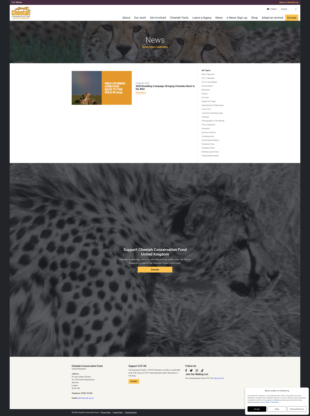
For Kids (205, 97)
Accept (257, 409)
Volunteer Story (208, 144)
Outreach (205, 117)
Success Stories (209, 132)
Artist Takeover (208, 74)
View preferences (297, 409)
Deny (277, 409)
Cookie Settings (131, 412)
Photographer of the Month (213, 121)
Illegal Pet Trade (209, 101)
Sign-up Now (219, 378)
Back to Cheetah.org (288, 2)
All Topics (206, 70)
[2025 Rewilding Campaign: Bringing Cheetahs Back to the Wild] (102, 87)
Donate (291, 17)
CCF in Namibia (208, 78)
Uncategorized (208, 136)
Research (206, 128)
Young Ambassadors (210, 156)
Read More (141, 92)
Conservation (207, 86)
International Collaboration (213, 105)
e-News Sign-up (237, 17)
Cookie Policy (118, 412)
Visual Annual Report (210, 140)
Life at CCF (206, 109)
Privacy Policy (106, 412)
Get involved (158, 17)
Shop (254, 17)
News (219, 17)
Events (204, 94)
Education (206, 90)
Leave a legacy (202, 17)
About (126, 17)
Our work (140, 17)
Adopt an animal (272, 17)
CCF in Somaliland (209, 82)
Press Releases (208, 125)
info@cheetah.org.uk (86, 398)
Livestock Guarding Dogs (212, 113)
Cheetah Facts (179, 17)
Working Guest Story (210, 152)
